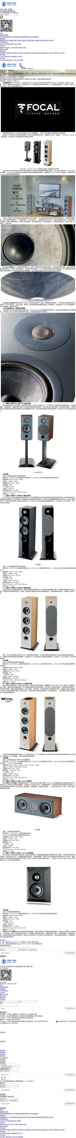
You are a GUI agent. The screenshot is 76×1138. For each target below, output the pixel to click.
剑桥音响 (14, 53)
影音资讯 (3, 55)
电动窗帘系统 (13, 40)
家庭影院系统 (4, 35)
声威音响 (3, 53)
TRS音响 (62, 53)
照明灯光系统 (49, 40)
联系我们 (20, 60)
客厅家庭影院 (15, 37)
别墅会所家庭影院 (5, 37)
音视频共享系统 (40, 40)
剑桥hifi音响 (4, 47)
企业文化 (14, 60)
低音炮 (33, 53)
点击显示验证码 (70, 953)
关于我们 (3, 58)
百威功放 (44, 53)
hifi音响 (2, 46)
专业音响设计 (4, 42)
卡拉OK (20, 56)
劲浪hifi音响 (22, 47)
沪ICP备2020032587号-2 (13, 1019)
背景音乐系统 (21, 40)
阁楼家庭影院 (24, 37)
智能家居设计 (4, 40)
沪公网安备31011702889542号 (67, 1021)
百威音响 (8, 53)
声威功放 (38, 53)
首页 (1, 33)
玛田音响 (56, 53)
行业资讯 (3, 56)
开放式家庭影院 (34, 37)
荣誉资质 (8, 60)
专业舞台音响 (33, 1014)
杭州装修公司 (23, 1014)
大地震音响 (27, 53)
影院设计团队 (4, 49)
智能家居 (3, 39)
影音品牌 (3, 51)
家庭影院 (15, 1014)
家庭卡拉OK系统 (16, 44)
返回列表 (3, 940)
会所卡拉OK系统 (5, 44)
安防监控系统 (30, 40)
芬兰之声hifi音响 (13, 47)
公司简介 (3, 60)
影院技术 (8, 56)
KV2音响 (50, 53)
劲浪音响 (20, 53)
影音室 (9, 1014)
